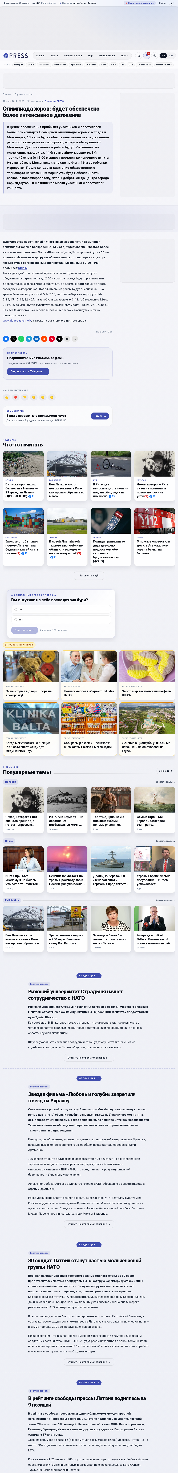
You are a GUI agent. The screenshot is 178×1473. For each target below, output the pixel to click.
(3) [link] (79, 553)
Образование (144, 65)
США (113, 65)
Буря (103, 65)
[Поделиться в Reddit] (44, 339)
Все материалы (165, 782)
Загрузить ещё (89, 575)
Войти (162, 3)
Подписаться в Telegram (28, 371)
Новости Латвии (73, 55)
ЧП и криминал (107, 55)
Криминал (76, 65)
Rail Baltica (44, 65)
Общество (91, 65)
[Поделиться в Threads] (59, 339)
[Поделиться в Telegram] (29, 339)
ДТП (130, 65)
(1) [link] (146, 496)
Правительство (164, 65)
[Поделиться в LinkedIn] (36, 339)
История (18, 65)
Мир (90, 55)
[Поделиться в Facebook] (6, 339)
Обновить (166, 771)
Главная (40, 55)
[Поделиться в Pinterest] (52, 339)
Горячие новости (24, 94)
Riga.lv (22, 268)
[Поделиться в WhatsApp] (21, 339)
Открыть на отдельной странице (89, 1057)
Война (31, 65)
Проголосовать (24, 630)
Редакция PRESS (54, 101)
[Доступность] (171, 3)
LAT (171, 55)
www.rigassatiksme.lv (17, 320)
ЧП (122, 65)
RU (163, 55)
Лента (54, 55)
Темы (7, 65)
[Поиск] (138, 55)
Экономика (60, 65)
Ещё (123, 55)
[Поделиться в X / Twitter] (13, 339)
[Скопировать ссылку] (75, 339)
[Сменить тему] (154, 55)
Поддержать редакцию (140, 3)
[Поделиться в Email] (67, 339)
